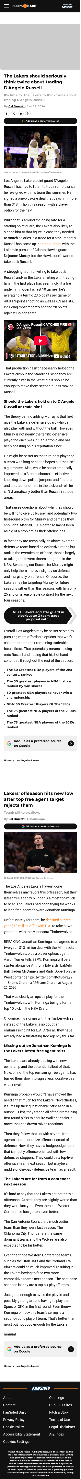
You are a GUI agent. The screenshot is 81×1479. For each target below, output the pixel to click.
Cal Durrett (16, 106)
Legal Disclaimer (62, 1427)
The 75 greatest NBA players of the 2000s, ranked (41, 713)
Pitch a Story (59, 1412)
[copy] (28, 113)
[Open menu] (6, 6)
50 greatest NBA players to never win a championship (39, 695)
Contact (9, 1405)
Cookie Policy (13, 1427)
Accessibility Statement (21, 1434)
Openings (56, 1398)
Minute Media (23, 1452)
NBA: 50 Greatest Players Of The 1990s (38, 704)
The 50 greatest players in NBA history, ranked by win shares (39, 683)
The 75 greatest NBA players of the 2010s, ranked (41, 725)
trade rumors (50, 244)
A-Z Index (56, 1434)
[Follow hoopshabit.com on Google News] (71, 743)
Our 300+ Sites (60, 1405)
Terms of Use (59, 1420)
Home (8, 760)
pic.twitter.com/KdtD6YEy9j (51, 977)
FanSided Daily (14, 1412)
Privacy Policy (14, 1420)
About (8, 1398)
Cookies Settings (16, 1441)
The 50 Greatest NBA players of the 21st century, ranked (39, 672)
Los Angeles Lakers (27, 760)
